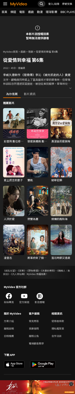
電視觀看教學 (36, 343)
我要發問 (34, 328)
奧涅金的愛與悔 (60, 141)
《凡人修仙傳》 (18, 274)
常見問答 (34, 321)
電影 (22, 12)
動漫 (40, 12)
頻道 (13, 12)
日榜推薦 (9, 336)
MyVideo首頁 (10, 51)
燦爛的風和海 (59, 219)
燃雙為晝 (33, 219)
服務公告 (34, 336)
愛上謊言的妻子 (13, 180)
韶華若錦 (56, 180)
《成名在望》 (9, 270)
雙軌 (30, 180)
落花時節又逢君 (60, 258)
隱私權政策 (58, 328)
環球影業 (51, 12)
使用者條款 (58, 321)
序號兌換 (67, 4)
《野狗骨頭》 (33, 270)
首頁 (4, 12)
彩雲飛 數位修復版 (13, 141)
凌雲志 (8, 258)
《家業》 (21, 270)
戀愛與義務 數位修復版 (37, 141)
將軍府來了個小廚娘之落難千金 (37, 258)
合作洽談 (57, 336)
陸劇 (30, 51)
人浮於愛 (9, 219)
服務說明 (9, 328)
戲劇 (31, 12)
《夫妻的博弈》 (48, 270)
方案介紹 (9, 321)
